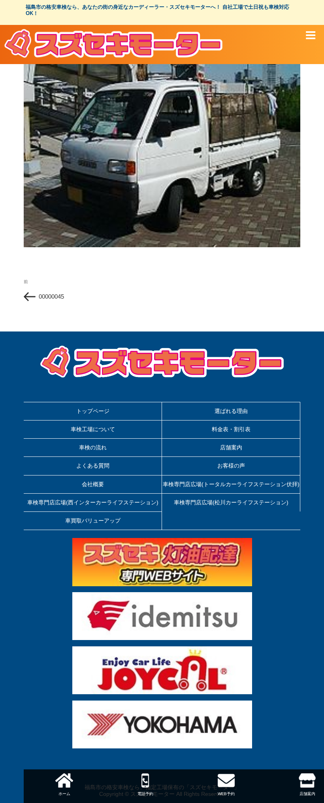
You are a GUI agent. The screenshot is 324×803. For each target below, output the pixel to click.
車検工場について (93, 429)
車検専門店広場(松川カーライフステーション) (231, 502)
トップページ (92, 411)
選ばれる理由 (231, 411)
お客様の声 (231, 465)
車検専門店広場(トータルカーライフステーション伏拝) (231, 484)
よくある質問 (92, 465)
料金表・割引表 (231, 429)
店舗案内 (231, 447)
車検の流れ (93, 447)
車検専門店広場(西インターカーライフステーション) (92, 502)
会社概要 (93, 484)
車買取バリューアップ (93, 520)
